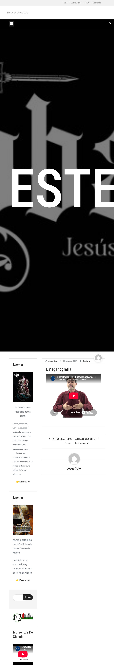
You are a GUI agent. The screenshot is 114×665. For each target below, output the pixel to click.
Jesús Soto (52, 361)
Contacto (97, 3)
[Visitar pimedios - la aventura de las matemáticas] (23, 617)
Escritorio (86, 361)
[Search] (110, 23)
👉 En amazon (23, 481)
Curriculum (75, 3)
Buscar (27, 597)
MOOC (87, 3)
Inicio (65, 3)
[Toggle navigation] (11, 23)
